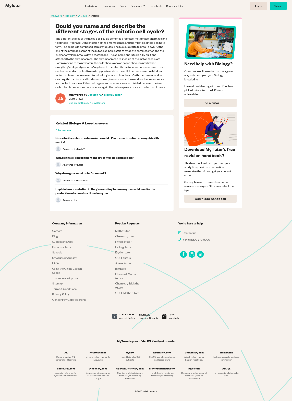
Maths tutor (122, 231)
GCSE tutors (123, 258)
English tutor (123, 252)
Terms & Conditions (64, 289)
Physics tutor (123, 241)
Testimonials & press (65, 278)
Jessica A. (95, 94)
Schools (57, 252)
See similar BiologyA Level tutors (87, 102)
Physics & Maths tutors (125, 276)
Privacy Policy (61, 294)
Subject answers (62, 241)
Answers (56, 15)
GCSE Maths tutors (127, 293)
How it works (108, 6)
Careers (57, 231)
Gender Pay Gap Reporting (69, 299)
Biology (70, 15)
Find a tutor (91, 6)
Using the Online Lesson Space (67, 270)
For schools (156, 6)
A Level (83, 15)
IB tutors (120, 268)
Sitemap (57, 283)
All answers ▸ (63, 130)
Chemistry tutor (125, 236)
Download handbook (210, 198)
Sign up (278, 6)
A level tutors (123, 263)
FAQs (55, 263)
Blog (55, 236)
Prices (123, 6)
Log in (258, 6)
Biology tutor (113, 94)
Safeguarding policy (64, 258)
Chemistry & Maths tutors (127, 285)
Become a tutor (174, 6)
